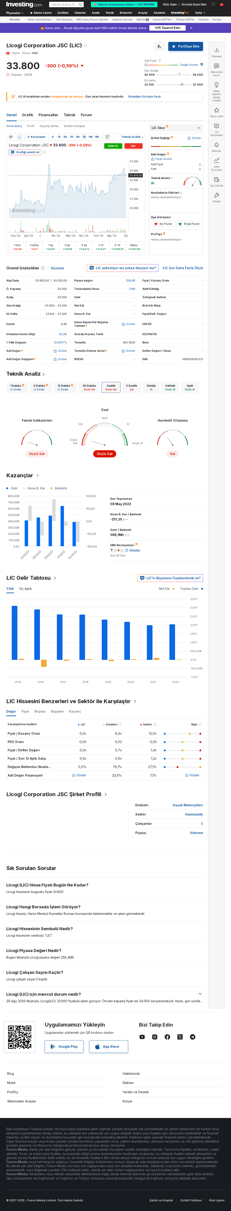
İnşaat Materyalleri (188, 805)
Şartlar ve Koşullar (161, 1200)
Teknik (69, 115)
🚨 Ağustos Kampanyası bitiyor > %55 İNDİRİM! (124, 4)
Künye (127, 1101)
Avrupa (217, 19)
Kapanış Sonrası (122, 19)
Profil (30, 126)
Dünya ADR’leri (162, 19)
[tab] (17, 387)
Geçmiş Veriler (49, 126)
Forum (86, 115)
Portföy (12, 1092)
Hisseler (14, 19)
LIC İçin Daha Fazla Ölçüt (183, 268)
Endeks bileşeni (74, 126)
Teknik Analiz (23, 373)
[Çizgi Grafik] (19, 136)
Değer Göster (189, 64)
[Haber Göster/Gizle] (107, 136)
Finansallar (48, 115)
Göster (81, 775)
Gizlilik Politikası (191, 1200)
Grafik (27, 115)
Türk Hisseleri (63, 19)
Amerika (204, 19)
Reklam (128, 1083)
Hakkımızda (131, 1073)
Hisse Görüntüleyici (40, 19)
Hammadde (194, 814)
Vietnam (196, 833)
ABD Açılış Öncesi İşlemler (92, 19)
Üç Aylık (25, 589)
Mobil (11, 1083)
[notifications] (213, 4)
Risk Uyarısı (216, 1200)
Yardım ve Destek (136, 1092)
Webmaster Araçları (21, 1101)
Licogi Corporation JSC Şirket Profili (53, 794)
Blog (10, 1073)
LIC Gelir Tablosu (28, 578)
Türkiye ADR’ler (185, 19)
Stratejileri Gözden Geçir (144, 96)
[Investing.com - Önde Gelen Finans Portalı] (24, 4)
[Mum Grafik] (10, 136)
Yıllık (10, 589)
